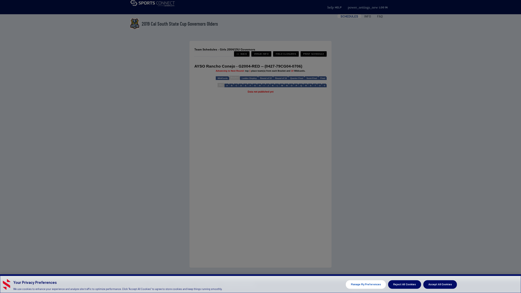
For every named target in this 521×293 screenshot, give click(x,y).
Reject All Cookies (404, 284)
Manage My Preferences (366, 284)
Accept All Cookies (440, 284)
